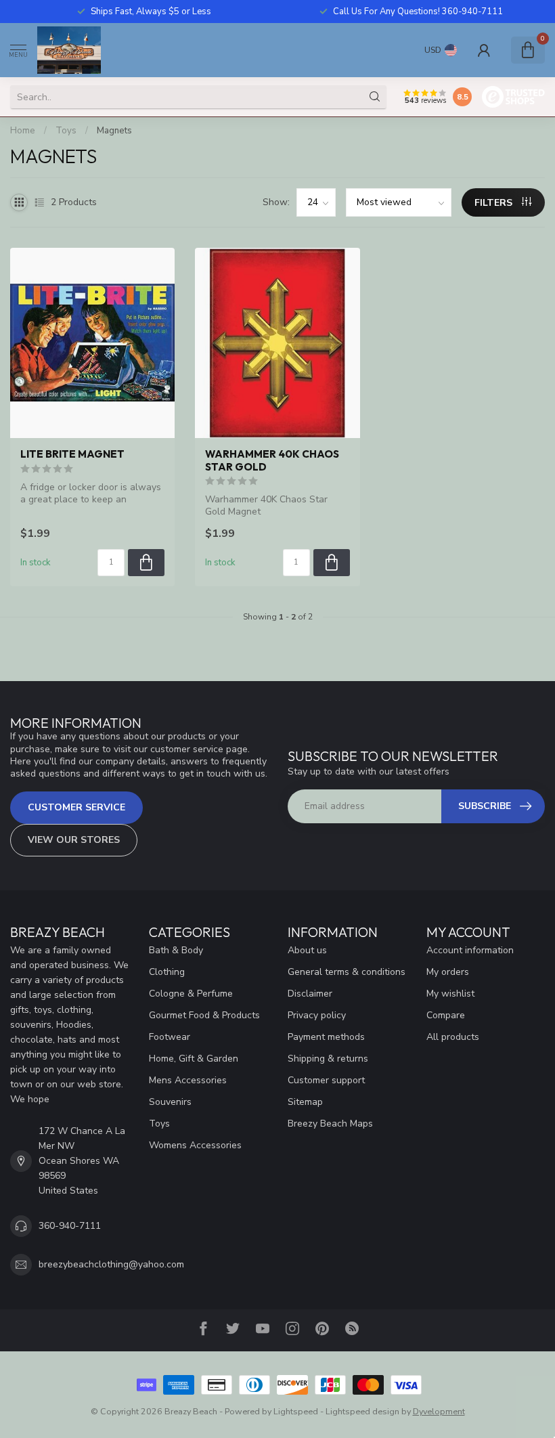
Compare (445, 1015)
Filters (494, 202)
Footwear (169, 1036)
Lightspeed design (362, 1411)
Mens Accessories (188, 1080)
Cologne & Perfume (191, 993)
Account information (470, 950)
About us (307, 950)
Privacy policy (317, 1015)
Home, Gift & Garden (193, 1058)
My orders (447, 971)
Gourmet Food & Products (204, 1015)
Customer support (326, 1080)
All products (452, 1036)
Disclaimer (310, 993)
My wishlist (450, 993)
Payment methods (326, 1036)
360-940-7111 (70, 1225)
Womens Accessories (195, 1145)
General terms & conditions (346, 971)
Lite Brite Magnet (72, 454)
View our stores (74, 839)
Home (22, 131)
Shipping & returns (328, 1058)
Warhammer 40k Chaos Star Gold (272, 460)
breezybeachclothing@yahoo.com (111, 1264)
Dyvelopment (439, 1411)
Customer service (76, 807)
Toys (66, 131)
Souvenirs (170, 1101)
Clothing (167, 971)
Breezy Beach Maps (330, 1123)
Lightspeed (295, 1411)
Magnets (114, 131)
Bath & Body (176, 950)
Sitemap (305, 1101)
